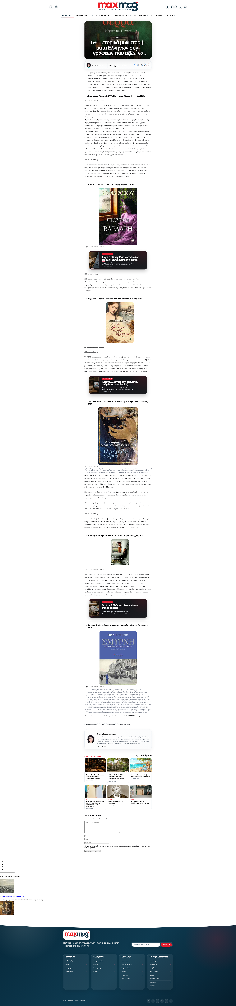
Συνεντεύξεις (69, 971)
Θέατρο (95, 964)
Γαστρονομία (125, 961)
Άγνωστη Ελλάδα (154, 978)
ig (162, 1001)
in (144, 65)
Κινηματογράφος (98, 961)
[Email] (185, 7)
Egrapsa (152, 985)
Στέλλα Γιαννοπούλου (106, 734)
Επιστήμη (152, 961)
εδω (85, 718)
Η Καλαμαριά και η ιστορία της (12, 896)
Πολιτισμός (69, 961)
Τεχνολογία (153, 964)
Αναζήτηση (166, 944)
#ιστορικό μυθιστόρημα (124, 724)
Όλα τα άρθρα (101, 746)
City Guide (152, 982)
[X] (172, 7)
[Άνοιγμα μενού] (56, 7)
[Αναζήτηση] (51, 7)
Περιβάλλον (153, 968)
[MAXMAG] (118, 6)
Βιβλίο (118, 37)
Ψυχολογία (124, 975)
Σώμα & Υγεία (125, 968)
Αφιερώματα (69, 968)
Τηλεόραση (97, 968)
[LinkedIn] (180, 7)
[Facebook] (167, 7)
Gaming (95, 971)
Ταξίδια (151, 975)
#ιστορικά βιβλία (111, 724)
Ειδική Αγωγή (153, 971)
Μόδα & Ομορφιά (126, 964)
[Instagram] (176, 7)
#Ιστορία (102, 724)
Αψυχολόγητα (125, 978)
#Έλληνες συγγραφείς (91, 724)
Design (123, 971)
